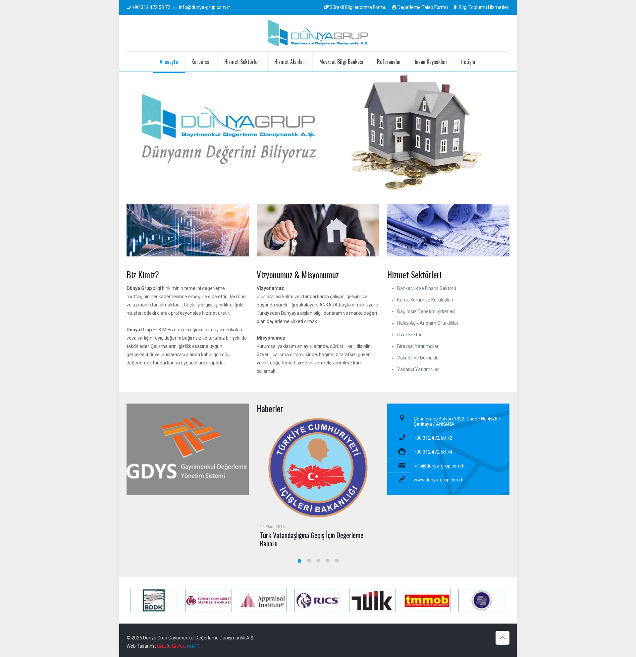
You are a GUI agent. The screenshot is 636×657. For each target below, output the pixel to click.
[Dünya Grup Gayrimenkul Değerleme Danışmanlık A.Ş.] (318, 33)
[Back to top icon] (502, 638)
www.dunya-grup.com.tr (439, 479)
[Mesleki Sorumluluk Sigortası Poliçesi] (318, 451)
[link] (188, 449)
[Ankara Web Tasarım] (178, 646)
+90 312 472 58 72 (151, 7)
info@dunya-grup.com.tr (204, 7)
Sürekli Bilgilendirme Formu (358, 7)
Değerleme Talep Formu (422, 7)
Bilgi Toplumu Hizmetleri (483, 7)
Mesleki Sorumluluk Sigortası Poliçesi (307, 501)
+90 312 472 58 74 (433, 452)
